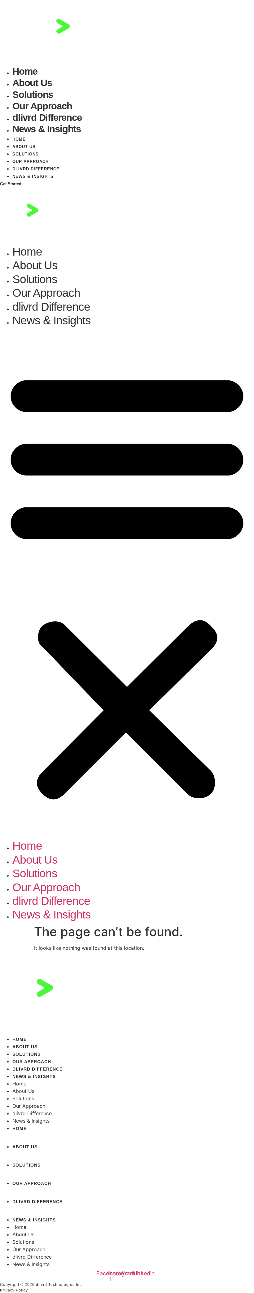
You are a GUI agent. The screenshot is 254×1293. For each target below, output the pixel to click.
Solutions (32, 94)
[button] (127, 583)
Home (24, 71)
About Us (32, 82)
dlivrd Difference (47, 117)
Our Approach (42, 106)
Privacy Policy (14, 1290)
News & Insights (46, 129)
